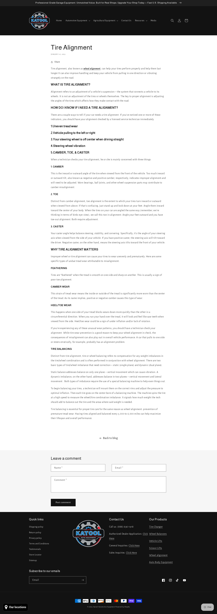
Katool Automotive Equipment (104, 607)
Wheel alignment (158, 555)
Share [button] (57, 62)
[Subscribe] (82, 580)
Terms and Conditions (39, 544)
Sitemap (33, 560)
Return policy (35, 532)
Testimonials (35, 549)
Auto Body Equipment (161, 562)
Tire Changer (156, 526)
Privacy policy (35, 538)
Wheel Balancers (158, 534)
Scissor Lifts (155, 548)
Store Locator (35, 555)
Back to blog (110, 438)
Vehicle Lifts (155, 541)
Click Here (134, 545)
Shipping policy (36, 527)
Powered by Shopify (122, 607)
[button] (78, 20)
